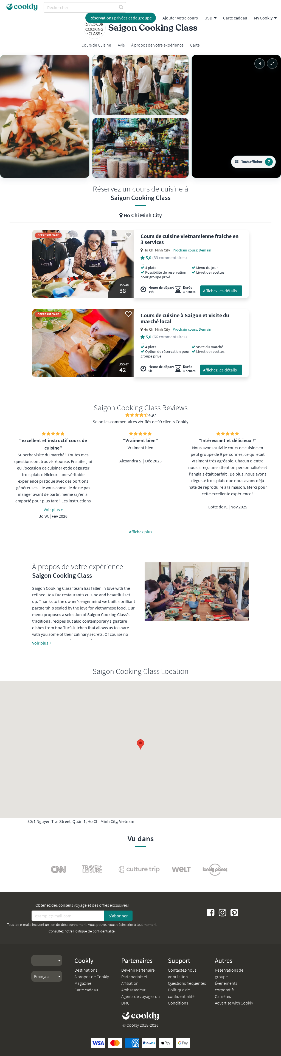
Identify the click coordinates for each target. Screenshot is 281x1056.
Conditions (178, 1003)
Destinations (85, 970)
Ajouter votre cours (180, 18)
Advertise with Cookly (234, 1003)
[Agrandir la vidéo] (272, 63)
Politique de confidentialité (94, 931)
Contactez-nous (182, 970)
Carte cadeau (235, 18)
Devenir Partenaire (138, 970)
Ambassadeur (133, 989)
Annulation (178, 976)
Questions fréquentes (187, 983)
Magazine (82, 983)
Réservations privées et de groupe (120, 18)
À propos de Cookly (91, 976)
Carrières (223, 996)
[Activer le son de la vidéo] (259, 63)
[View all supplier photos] (44, 116)
